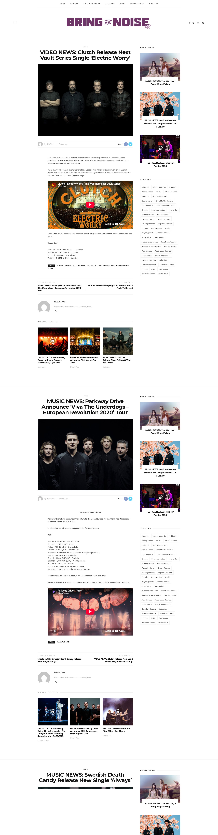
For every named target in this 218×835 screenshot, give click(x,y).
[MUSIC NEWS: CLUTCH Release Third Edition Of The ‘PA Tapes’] (118, 341)
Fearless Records (163, 214)
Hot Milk (145, 228)
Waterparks (163, 269)
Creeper (145, 210)
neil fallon (92, 266)
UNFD (153, 269)
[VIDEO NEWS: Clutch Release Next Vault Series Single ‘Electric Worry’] (85, 100)
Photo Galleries (92, 4)
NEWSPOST (51, 144)
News (122, 4)
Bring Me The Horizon (164, 201)
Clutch (60, 266)
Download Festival (158, 210)
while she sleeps (148, 274)
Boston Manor (147, 201)
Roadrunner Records (163, 251)
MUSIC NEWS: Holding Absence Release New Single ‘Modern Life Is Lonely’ (160, 123)
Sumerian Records (167, 264)
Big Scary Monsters (160, 196)
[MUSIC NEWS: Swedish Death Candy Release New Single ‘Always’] (85, 822)
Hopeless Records (165, 224)
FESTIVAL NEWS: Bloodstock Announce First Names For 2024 (84, 360)
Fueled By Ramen (148, 219)
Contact (153, 4)
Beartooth (145, 196)
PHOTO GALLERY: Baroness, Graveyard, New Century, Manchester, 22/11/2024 (51, 360)
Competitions (137, 4)
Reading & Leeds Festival (151, 246)
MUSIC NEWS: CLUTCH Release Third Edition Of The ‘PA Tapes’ (117, 360)
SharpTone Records (162, 255)
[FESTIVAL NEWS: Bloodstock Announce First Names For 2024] (85, 341)
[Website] (56, 682)
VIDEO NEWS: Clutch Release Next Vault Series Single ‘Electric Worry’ (113, 660)
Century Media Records (165, 205)
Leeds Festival (156, 228)
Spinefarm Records (149, 264)
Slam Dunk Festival (149, 260)
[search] (203, 23)
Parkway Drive (63, 642)
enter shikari (173, 210)
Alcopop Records (159, 187)
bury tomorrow (147, 205)
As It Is (158, 192)
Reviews (74, 4)
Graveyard (69, 266)
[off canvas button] (15, 23)
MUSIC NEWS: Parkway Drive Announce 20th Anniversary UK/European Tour (84, 731)
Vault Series (104, 266)
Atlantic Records (171, 192)
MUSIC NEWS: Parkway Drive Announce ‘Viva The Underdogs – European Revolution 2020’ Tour (59, 288)
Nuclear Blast (159, 237)
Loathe (167, 228)
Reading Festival (170, 246)
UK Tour (145, 269)
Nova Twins (146, 237)
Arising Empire (147, 192)
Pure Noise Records (168, 242)
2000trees (145, 187)
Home (62, 4)
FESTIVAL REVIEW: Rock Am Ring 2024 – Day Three (116, 729)
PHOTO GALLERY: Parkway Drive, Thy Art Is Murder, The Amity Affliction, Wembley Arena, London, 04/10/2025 (51, 732)
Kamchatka (80, 266)
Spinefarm (163, 260)
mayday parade (148, 233)
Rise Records (147, 251)
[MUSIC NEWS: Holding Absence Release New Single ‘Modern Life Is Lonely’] (160, 106)
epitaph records (148, 214)
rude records (147, 255)
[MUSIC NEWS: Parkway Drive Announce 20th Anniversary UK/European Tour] (85, 712)
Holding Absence (148, 224)
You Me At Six (163, 274)
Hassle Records (164, 219)
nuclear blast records (150, 242)
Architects (172, 187)
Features (110, 4)
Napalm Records (163, 233)
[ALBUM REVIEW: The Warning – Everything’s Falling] (160, 66)
